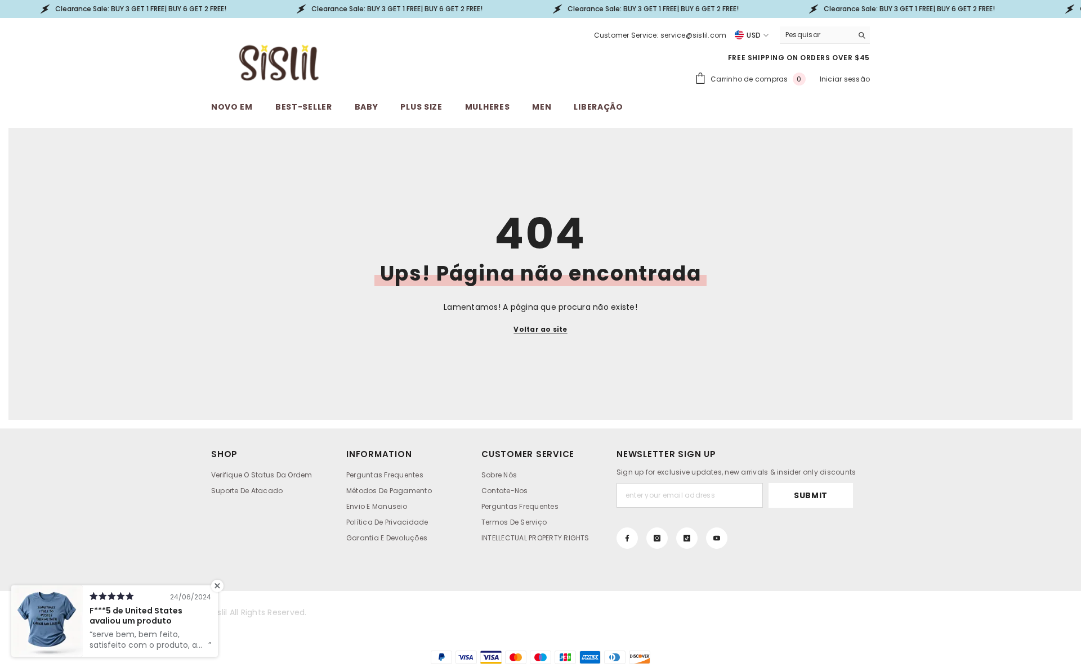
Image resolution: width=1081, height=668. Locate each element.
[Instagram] (657, 538)
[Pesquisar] (825, 35)
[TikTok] (687, 538)
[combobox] (816, 34)
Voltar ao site (540, 329)
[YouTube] (716, 538)
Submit (811, 495)
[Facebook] (627, 538)
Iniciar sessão (845, 79)
